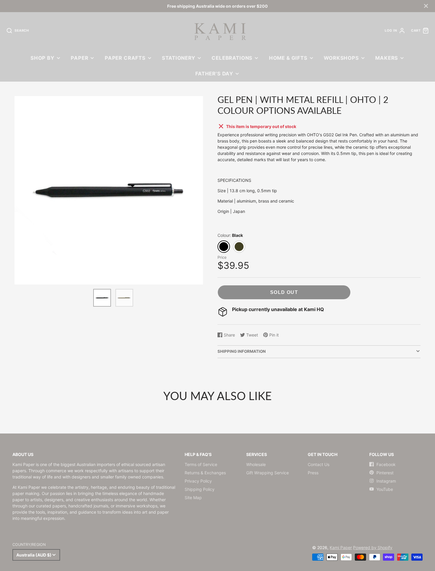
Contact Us (318, 464)
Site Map (193, 497)
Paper (79, 58)
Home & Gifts (288, 58)
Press (313, 472)
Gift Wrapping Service (267, 472)
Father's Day (214, 74)
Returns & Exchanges (205, 472)
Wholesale (256, 464)
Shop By (42, 58)
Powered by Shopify (372, 547)
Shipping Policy (200, 489)
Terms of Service (201, 464)
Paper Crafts (125, 58)
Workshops (341, 58)
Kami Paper (341, 547)
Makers (386, 58)
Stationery (178, 58)
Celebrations (232, 58)
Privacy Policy (198, 480)
